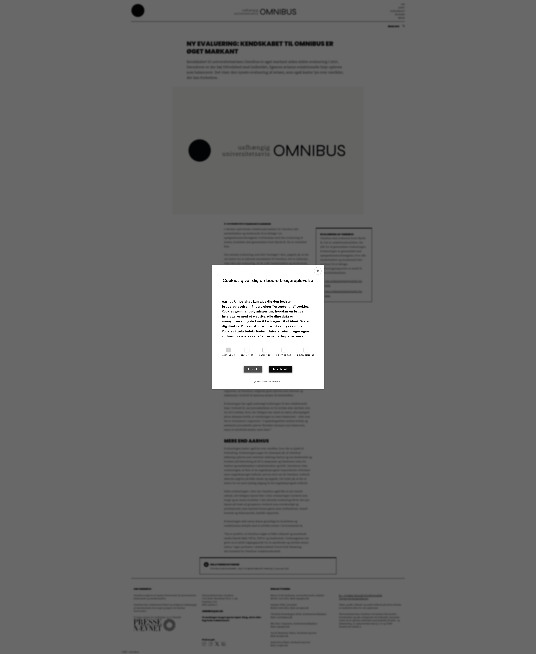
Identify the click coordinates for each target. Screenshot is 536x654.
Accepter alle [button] (280, 369)
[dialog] (268, 327)
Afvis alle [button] (253, 369)
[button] (268, 381)
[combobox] (317, 270)
